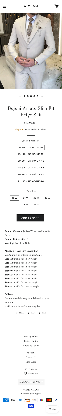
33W (47, 198)
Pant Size (31, 191)
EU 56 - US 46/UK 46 (31, 181)
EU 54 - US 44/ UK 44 (30, 174)
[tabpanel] (31, 50)
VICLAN (31, 6)
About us (31, 352)
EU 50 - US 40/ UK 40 (30, 161)
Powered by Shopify (31, 393)
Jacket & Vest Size (31, 140)
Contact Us (31, 357)
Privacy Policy (31, 336)
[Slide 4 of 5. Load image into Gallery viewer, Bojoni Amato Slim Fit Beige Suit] (34, 96)
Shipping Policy (31, 345)
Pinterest (32, 368)
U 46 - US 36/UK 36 (31, 147)
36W (36, 204)
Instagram (32, 373)
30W (14, 198)
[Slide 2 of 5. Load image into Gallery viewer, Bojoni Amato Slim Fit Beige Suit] (27, 96)
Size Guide (31, 361)
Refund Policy (31, 341)
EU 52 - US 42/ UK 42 (31, 167)
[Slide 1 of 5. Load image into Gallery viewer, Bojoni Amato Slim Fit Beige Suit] (24, 96)
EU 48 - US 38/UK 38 (31, 154)
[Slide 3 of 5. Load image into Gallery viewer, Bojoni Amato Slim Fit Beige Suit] (31, 96)
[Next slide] (42, 96)
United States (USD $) (29, 382)
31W (25, 198)
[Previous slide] (19, 96)
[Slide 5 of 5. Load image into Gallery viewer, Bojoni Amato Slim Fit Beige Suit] (37, 96)
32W (36, 198)
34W (25, 204)
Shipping (19, 129)
